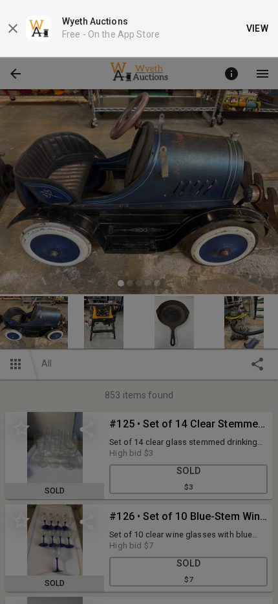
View (257, 28)
